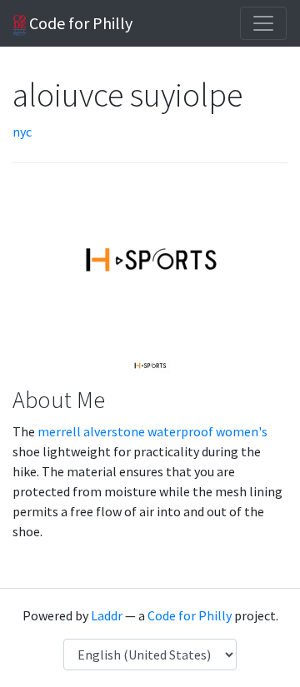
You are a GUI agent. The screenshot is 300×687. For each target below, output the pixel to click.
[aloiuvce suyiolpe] (150, 364)
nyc (22, 131)
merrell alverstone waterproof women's (153, 431)
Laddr (106, 615)
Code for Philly (79, 22)
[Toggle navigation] (263, 23)
